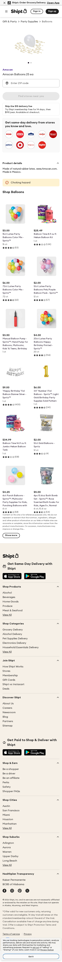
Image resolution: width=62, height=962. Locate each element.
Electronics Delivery (14, 643)
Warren (7, 852)
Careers (7, 708)
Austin (6, 806)
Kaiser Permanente (14, 880)
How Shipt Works (13, 666)
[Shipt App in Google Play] (35, 576)
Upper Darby (10, 856)
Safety (7, 787)
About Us (8, 703)
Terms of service (11, 934)
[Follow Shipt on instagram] (12, 891)
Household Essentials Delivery (21, 647)
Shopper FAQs (11, 791)
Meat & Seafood (12, 610)
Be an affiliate (11, 778)
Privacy (28, 934)
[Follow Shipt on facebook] (4, 891)
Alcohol (7, 592)
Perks (6, 782)
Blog (5, 717)
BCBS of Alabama (13, 884)
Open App (53, 3)
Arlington (8, 843)
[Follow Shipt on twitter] (27, 891)
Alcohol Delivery (12, 634)
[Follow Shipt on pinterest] (20, 891)
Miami (6, 815)
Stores (6, 671)
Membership (10, 675)
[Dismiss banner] (4, 3)
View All (7, 615)
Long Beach (10, 860)
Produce (7, 606)
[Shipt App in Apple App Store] (12, 576)
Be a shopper (11, 769)
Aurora (7, 847)
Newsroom (9, 712)
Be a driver (9, 773)
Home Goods (11, 601)
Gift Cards (9, 680)
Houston (8, 819)
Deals (6, 689)
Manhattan (10, 824)
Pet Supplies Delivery (15, 638)
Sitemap (8, 725)
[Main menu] (6, 11)
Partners (8, 721)
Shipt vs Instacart (13, 684)
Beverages (9, 597)
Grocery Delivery (13, 629)
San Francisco (11, 810)
